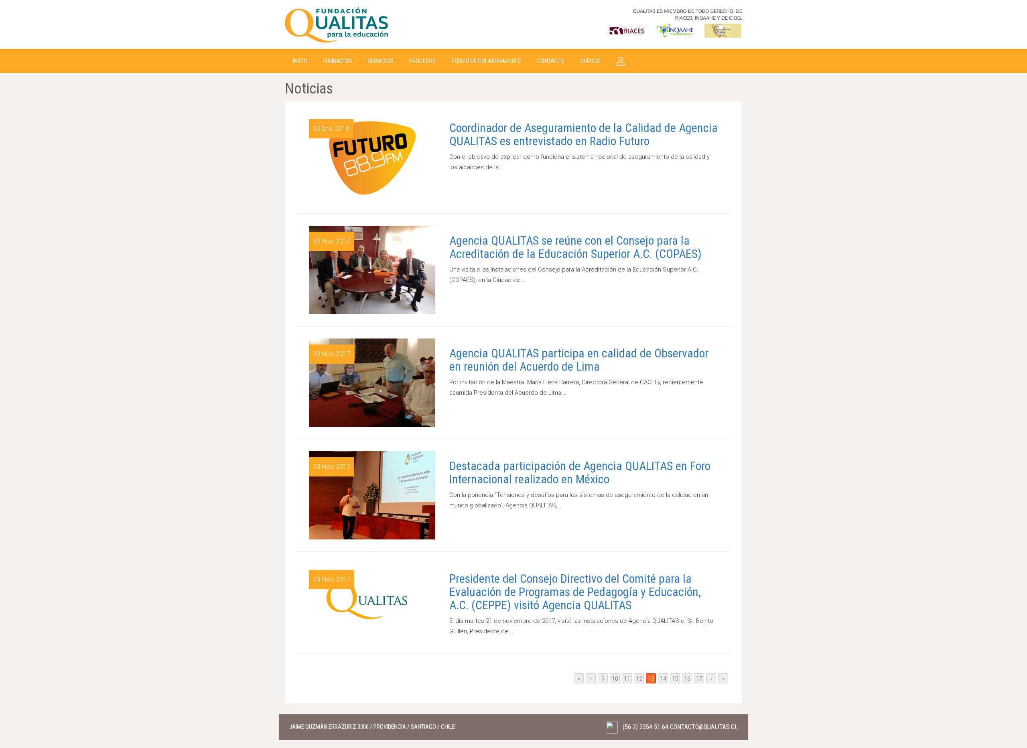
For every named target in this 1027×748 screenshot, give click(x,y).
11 (627, 678)
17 (699, 678)
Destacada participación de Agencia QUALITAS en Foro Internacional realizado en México (579, 472)
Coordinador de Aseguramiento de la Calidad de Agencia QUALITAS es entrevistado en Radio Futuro (583, 134)
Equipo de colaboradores (486, 61)
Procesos (422, 61)
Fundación (337, 61)
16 (687, 678)
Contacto (550, 61)
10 (615, 678)
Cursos (590, 61)
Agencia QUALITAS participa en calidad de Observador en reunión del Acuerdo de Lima (578, 359)
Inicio (300, 61)
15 (675, 678)
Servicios (380, 61)
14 (663, 678)
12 (639, 678)
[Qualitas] (337, 24)
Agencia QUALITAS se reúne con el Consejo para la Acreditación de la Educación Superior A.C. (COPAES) (576, 247)
